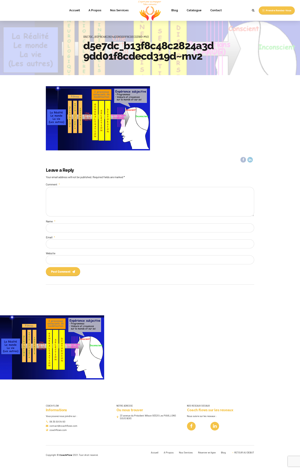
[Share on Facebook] (243, 160)
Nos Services (119, 10)
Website (50, 253)
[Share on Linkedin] (250, 160)
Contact (216, 10)
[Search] (253, 10)
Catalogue (194, 10)
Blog (174, 10)
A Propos (95, 10)
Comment (53, 184)
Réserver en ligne (207, 452)
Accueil (74, 10)
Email (50, 237)
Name (50, 221)
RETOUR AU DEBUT (244, 452)
